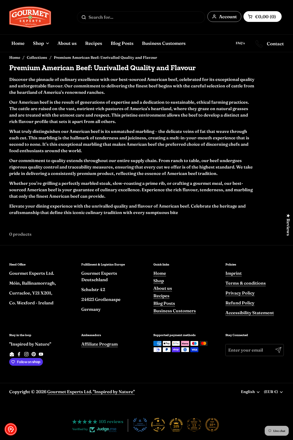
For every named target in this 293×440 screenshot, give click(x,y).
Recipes (161, 295)
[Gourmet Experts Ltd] (30, 17)
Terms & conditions (245, 283)
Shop (158, 280)
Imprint (233, 273)
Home (14, 57)
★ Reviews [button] (288, 225)
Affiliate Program (99, 344)
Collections (37, 57)
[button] (10, 429)
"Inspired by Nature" (113, 391)
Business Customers (174, 310)
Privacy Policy (240, 293)
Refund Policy (239, 302)
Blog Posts (164, 303)
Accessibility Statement (249, 312)
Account (228, 16)
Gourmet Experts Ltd (69, 391)
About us (162, 288)
